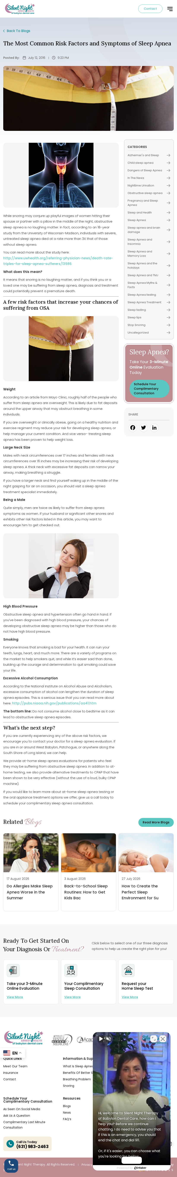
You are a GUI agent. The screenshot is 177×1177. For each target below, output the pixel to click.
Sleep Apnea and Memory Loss (140, 253)
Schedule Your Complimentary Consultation (146, 388)
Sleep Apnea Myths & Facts (142, 285)
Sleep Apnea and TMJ (143, 275)
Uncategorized (138, 332)
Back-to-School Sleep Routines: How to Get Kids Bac (86, 892)
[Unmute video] (100, 1038)
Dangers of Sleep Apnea (145, 170)
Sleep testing (137, 310)
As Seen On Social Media (21, 1109)
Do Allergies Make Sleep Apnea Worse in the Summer (30, 892)
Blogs (67, 1106)
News (67, 1112)
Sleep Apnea (137, 220)
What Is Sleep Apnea (78, 1066)
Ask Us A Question (16, 1115)
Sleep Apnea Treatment (144, 302)
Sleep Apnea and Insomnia (140, 241)
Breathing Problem (77, 1079)
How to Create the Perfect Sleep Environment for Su (140, 892)
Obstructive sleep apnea (145, 193)
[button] (170, 9)
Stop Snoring (136, 325)
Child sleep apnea (140, 163)
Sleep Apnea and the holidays (142, 265)
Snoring (68, 1086)
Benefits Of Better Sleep (81, 1073)
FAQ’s (67, 1119)
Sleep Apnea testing (142, 295)
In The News (136, 178)
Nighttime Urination (141, 185)
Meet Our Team (15, 1066)
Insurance (10, 1073)
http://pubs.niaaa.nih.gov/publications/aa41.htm (54, 703)
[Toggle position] (153, 1038)
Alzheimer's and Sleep (143, 155)
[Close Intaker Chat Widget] (162, 1038)
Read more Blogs (156, 822)
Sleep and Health (140, 212)
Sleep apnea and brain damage (144, 230)
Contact (150, 8)
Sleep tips (134, 317)
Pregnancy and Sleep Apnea (143, 203)
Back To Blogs (18, 30)
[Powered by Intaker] (140, 1168)
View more (15, 997)
